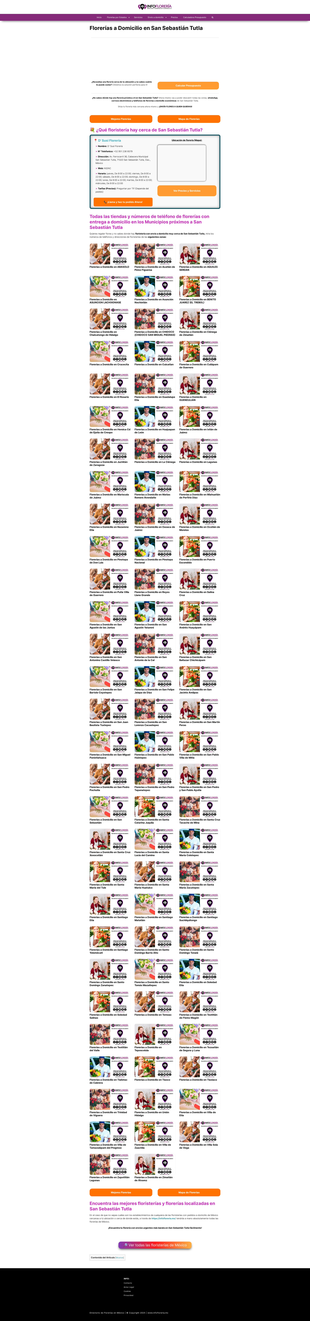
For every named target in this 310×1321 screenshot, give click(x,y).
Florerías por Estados (117, 17)
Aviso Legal (129, 1287)
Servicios (138, 17)
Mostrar (119, 1257)
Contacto (128, 1283)
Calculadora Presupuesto (194, 17)
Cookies (127, 1291)
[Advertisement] (155, 58)
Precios (174, 17)
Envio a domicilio (156, 17)
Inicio (99, 17)
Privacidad (128, 1295)
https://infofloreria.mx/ (164, 1218)
